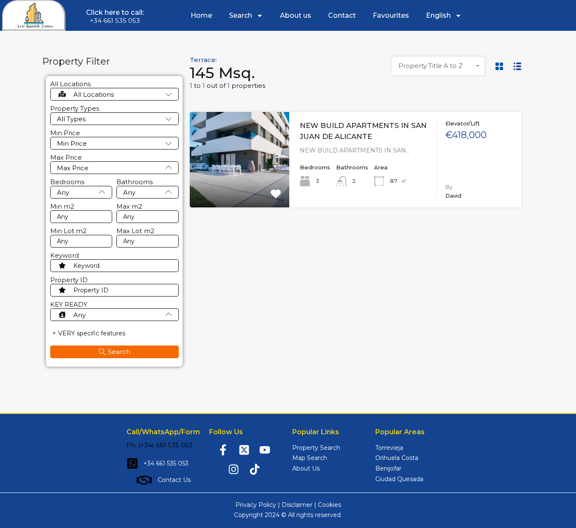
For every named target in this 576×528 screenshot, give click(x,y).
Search (240, 15)
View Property (239, 188)
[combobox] (438, 66)
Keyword (64, 255)
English (438, 15)
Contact (342, 15)
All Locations (70, 84)
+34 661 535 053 (115, 20)
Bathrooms (134, 182)
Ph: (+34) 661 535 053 (160, 445)
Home (201, 15)
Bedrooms (67, 182)
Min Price (65, 133)
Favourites (391, 15)
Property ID (69, 280)
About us (295, 15)
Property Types (74, 108)
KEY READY (68, 304)
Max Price (66, 157)
